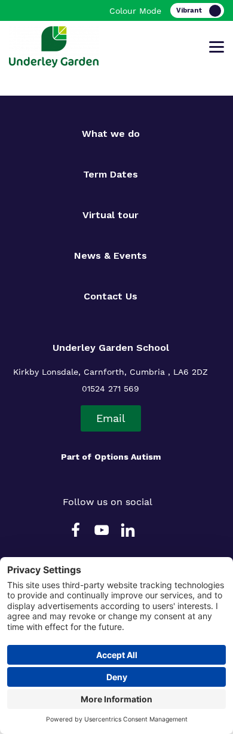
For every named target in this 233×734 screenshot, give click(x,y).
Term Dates (110, 174)
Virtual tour (110, 215)
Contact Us (110, 296)
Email (110, 418)
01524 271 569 (110, 388)
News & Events (110, 255)
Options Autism (127, 456)
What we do (111, 133)
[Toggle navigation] (216, 47)
